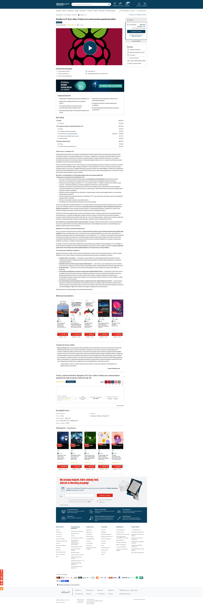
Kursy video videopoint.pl (137, 552)
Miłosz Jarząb (74, 459)
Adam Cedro (60, 459)
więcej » (89, 501)
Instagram (1, 577)
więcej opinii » (120, 405)
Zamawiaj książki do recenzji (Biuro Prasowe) (122, 537)
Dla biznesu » (70, 516)
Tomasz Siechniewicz (116, 459)
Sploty (111, 593)
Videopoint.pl (80, 593)
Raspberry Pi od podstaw (116, 323)
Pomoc (103, 554)
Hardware (99, 416)
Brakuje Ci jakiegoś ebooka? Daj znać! (105, 516)
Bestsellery (102, 10)
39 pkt (87, 321)
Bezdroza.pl (135, 590)
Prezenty (88, 541)
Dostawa (103, 541)
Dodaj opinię (70, 381)
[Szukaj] (109, 4)
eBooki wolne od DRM (76, 546)
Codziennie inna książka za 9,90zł (137, 14)
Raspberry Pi (106, 416)
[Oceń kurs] (71, 25)
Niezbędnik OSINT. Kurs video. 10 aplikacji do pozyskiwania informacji (76, 458)
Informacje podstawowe (77, 531)
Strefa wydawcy (120, 532)
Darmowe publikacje (61, 545)
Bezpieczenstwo (75, 533)
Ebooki (64, 10)
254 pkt (87, 453)
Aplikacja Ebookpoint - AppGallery (76, 563)
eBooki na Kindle (75, 552)
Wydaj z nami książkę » (101, 509)
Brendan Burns (87, 327)
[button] (123, 307)
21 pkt (60, 321)
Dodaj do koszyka (136, 31)
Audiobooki (70, 10)
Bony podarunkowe (61, 552)
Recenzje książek (105, 547)
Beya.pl (89, 593)
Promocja (59, 22)
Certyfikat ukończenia (134, 49)
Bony (133, 10)
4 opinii (82, 25)
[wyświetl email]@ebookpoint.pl (96, 600)
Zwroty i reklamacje (106, 538)
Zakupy (73, 535)
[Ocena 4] (72, 25)
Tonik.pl (143, 599)
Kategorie (58, 10)
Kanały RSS (1, 588)
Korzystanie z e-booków (77, 538)
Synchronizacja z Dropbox (77, 554)
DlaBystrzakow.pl (125, 590)
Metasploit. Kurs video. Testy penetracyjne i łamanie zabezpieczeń (61, 458)
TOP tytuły (59, 536)
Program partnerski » (72, 509)
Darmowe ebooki (110, 10)
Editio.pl (112, 590)
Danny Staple (73, 327)
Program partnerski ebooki (122, 534)
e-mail (61, 495)
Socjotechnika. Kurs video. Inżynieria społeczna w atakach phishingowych (103, 457)
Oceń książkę (89, 543)
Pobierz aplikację (125, 10)
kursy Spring (67, 289)
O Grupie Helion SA (136, 529)
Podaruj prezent (142, 10)
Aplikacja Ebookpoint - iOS (77, 560)
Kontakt (103, 529)
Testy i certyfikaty (60, 554)
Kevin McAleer (80, 327)
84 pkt (73, 453)
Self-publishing (120, 540)
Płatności (103, 543)
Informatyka (93, 416)
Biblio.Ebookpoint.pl (126, 593)
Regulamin (103, 532)
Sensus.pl (101, 590)
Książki (77, 10)
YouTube (1, 580)
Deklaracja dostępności (107, 536)
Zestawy (58, 547)
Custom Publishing (121, 546)
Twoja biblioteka (90, 538)
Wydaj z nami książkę (121, 542)
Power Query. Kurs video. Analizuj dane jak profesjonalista (89, 457)
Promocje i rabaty (60, 538)
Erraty (102, 545)
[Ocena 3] (70, 25)
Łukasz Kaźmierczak (61, 25)
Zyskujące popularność (61, 541)
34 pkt (114, 321)
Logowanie (89, 529)
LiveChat (103, 552)
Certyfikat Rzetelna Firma (137, 532)
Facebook (1, 571)
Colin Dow (100, 327)
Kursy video (83, 10)
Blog (57, 556)
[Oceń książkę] (60, 382)
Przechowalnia (89, 536)
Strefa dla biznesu (120, 529)
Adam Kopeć (87, 459)
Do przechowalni (136, 41)
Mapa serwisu (104, 549)
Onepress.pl (90, 590)
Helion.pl (79, 590)
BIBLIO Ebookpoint (121, 544)
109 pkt (60, 453)
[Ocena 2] (69, 25)
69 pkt (101, 321)
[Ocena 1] (67, 25)
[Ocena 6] (75, 25)
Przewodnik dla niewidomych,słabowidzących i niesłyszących (75, 542)
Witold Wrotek (115, 325)
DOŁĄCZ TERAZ (104, 495)
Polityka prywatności (106, 534)
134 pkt (73, 321)
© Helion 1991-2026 (60, 602)
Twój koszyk (89, 534)
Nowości (95, 10)
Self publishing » (127, 516)
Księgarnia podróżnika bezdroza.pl (136, 546)
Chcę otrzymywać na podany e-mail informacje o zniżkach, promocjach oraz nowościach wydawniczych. (81, 500)
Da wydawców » (127, 509)
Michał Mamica (101, 459)
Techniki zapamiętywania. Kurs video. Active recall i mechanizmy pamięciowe (117, 458)
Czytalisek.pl (102, 593)
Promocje (89, 10)
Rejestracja (89, 532)
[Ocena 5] (74, 25)
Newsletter (89, 545)
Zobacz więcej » (64, 505)
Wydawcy (58, 549)
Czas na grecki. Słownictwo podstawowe (61, 324)
